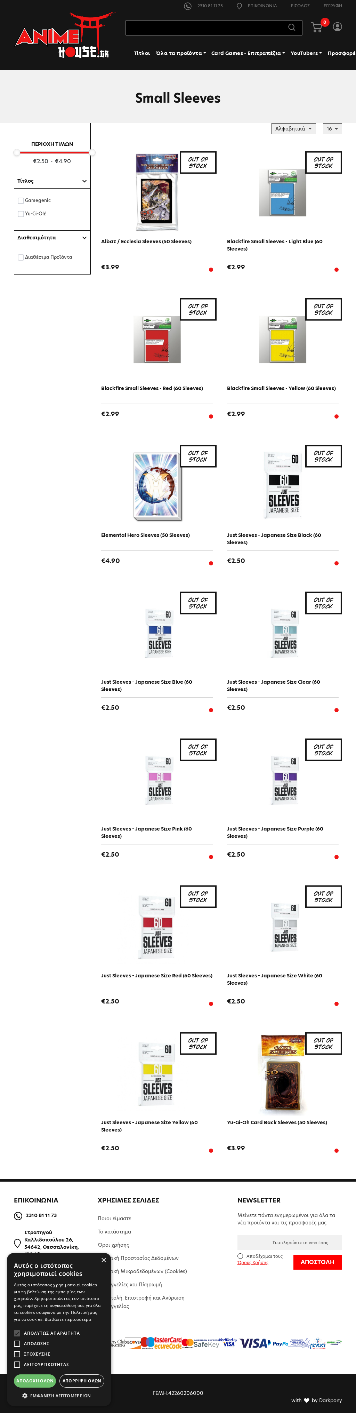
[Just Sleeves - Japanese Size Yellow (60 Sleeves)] (157, 1074)
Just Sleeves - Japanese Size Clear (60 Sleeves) (273, 685)
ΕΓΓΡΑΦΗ (333, 6)
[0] (316, 28)
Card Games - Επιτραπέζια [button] (246, 53)
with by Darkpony (316, 1400)
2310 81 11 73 (209, 6)
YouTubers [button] (304, 53)
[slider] (16, 152)
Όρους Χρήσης (252, 1262)
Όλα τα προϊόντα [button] (179, 53)
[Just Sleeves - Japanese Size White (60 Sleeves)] (283, 927)
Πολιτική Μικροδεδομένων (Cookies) (142, 1271)
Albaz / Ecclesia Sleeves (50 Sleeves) (146, 241)
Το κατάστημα (114, 1231)
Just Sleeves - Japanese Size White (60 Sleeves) (274, 979)
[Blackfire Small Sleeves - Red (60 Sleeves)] (157, 339)
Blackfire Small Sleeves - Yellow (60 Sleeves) (281, 388)
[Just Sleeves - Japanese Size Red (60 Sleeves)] (157, 927)
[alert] (59, 1329)
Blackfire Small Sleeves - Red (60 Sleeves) (152, 388)
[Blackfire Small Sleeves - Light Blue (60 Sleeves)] (283, 193)
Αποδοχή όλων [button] (35, 1381)
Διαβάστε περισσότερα (68, 1319)
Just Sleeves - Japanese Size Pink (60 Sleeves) (146, 832)
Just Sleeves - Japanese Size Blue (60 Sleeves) (146, 685)
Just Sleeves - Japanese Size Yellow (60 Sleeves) (149, 1126)
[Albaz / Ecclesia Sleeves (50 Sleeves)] (157, 193)
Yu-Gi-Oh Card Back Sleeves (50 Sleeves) (277, 1122)
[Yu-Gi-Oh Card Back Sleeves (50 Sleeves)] (283, 1074)
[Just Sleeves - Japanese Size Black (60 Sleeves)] (283, 486)
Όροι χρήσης (113, 1244)
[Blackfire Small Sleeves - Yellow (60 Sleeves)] (283, 339)
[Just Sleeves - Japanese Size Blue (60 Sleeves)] (157, 633)
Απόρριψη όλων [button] (82, 1381)
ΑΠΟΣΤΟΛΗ (317, 1262)
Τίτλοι (142, 53)
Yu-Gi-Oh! (36, 214)
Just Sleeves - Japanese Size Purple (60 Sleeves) (275, 832)
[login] (337, 28)
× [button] (103, 1260)
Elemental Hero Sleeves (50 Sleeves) (145, 535)
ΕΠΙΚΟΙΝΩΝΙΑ (262, 6)
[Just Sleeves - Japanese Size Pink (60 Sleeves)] (157, 780)
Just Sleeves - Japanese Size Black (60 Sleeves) (274, 539)
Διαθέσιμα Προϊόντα (48, 257)
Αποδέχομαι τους (260, 1259)
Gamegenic (38, 200)
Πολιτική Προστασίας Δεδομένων (138, 1258)
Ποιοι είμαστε (114, 1218)
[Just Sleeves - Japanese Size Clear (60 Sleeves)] (283, 633)
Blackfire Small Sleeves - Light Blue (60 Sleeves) (275, 245)
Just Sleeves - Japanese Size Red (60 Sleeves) (156, 975)
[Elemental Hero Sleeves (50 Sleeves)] (157, 486)
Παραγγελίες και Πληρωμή (130, 1284)
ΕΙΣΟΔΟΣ (300, 6)
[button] (59, 1395)
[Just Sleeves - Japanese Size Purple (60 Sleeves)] (283, 780)
